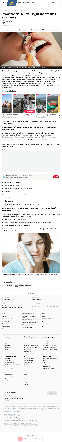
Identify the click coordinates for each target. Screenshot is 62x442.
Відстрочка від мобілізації (48, 347)
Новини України (9, 341)
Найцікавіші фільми (29, 358)
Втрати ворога (27, 351)
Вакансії (43, 316)
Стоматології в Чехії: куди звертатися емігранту (31, 8)
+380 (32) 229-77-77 (12, 417)
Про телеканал (5, 321)
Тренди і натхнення (9, 380)
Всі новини (8, 337)
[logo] (11, 3)
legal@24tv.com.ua (21, 418)
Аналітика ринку (9, 376)
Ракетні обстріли (28, 339)
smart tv (25, 425)
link (32, 306)
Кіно (25, 356)
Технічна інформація (27, 327)
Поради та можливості (13, 8)
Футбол (25, 378)
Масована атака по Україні (30, 347)
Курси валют (8, 360)
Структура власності (46, 318)
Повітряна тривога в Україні (31, 345)
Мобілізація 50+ (46, 341)
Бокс (25, 376)
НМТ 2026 (44, 364)
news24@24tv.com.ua (8, 300)
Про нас (4, 313)
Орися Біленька (10, 21)
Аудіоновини (8, 347)
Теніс (25, 380)
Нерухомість (8, 374)
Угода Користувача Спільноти (29, 322)
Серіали (26, 366)
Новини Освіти (46, 356)
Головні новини (9, 339)
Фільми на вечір (28, 362)
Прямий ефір (8, 343)
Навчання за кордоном (48, 368)
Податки (7, 366)
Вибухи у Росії (27, 349)
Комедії (25, 364)
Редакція (4, 316)
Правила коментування (27, 324)
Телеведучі (4, 323)
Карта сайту (44, 323)
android (8, 425)
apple (16, 425)
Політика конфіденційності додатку (30, 319)
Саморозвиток (46, 366)
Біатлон (25, 382)
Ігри (42, 326)
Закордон (4, 8)
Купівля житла (8, 378)
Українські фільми (28, 360)
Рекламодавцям (6, 326)
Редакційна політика (7, 318)
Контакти (44, 313)
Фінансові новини (9, 362)
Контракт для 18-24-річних (49, 345)
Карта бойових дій (28, 341)
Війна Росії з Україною (30, 337)
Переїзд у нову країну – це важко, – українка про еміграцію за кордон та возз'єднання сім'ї (29, 122)
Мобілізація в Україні (48, 337)
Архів (43, 321)
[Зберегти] (54, 29)
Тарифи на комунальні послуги (12, 364)
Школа (44, 362)
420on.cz (10, 25)
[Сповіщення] (59, 3)
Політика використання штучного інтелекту (30, 317)
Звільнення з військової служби (50, 339)
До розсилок (52, 393)
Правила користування (7, 328)
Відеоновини (8, 345)
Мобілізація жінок (46, 343)
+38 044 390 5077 (36, 300)
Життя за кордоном (24, 3)
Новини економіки (10, 356)
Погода (6, 349)
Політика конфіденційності (28, 313)
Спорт (25, 374)
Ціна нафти (7, 358)
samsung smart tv (34, 425)
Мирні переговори (28, 343)
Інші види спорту (28, 384)
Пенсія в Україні (9, 368)
